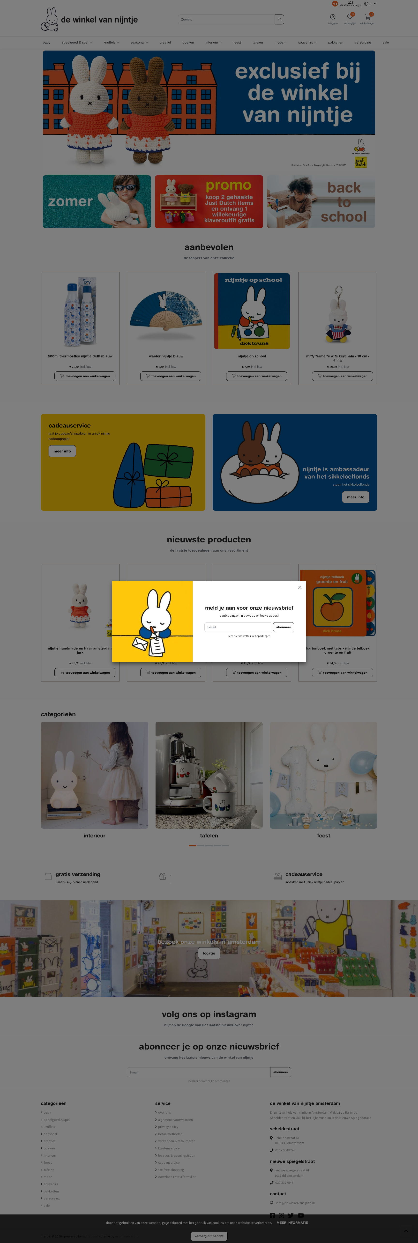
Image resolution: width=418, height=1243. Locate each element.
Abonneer (283, 627)
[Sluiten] (300, 587)
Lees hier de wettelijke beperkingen (249, 636)
